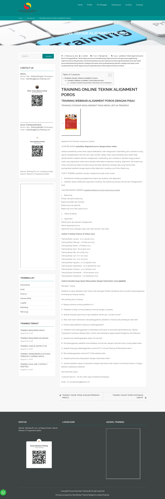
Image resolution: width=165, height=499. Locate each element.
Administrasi (25, 285)
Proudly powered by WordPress (68, 495)
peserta (122, 281)
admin (85, 56)
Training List (116, 5)
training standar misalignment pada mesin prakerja (91, 63)
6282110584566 (37, 127)
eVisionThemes (103, 495)
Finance (23, 294)
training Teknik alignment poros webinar (110, 66)
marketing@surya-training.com (38, 79)
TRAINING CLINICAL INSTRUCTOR (33, 346)
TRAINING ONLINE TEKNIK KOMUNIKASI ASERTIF (128, 396)
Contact (128, 5)
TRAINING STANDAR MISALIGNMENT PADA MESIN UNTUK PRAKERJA (90, 83)
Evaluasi (139, 5)
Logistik (23, 303)
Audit (22, 289)
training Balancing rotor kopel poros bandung (104, 61)
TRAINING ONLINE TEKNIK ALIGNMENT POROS (81, 78)
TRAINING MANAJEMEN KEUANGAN (34, 338)
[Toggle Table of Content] (108, 75)
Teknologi (24, 312)
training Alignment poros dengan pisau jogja (116, 58)
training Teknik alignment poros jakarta (82, 66)
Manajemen (103, 56)
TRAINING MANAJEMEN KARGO (32, 330)
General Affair (25, 298)
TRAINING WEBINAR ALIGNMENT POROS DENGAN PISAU (85, 80)
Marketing (24, 307)
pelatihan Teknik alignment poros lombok (85, 58)
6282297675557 (37, 76)
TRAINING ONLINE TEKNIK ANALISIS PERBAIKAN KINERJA (80, 396)
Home (80, 5)
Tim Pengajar (102, 5)
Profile (89, 5)
